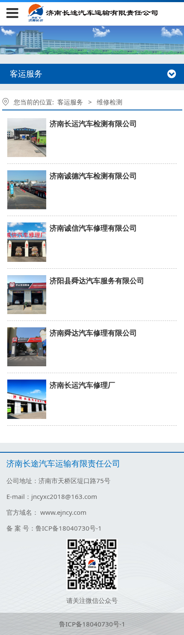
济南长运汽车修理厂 (82, 385)
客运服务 (70, 102)
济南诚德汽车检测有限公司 (93, 176)
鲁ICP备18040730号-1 (92, 624)
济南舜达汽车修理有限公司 (93, 333)
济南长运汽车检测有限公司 (93, 123)
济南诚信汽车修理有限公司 (93, 228)
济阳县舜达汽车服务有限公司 (97, 280)
